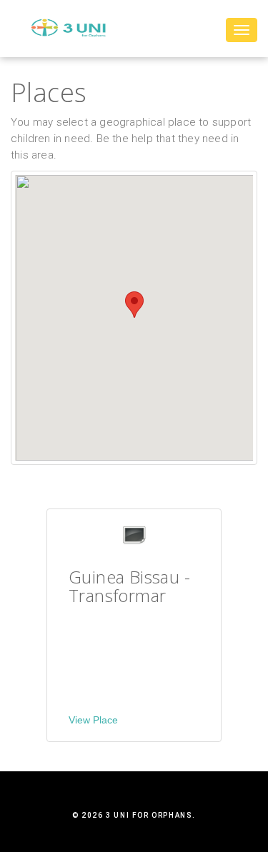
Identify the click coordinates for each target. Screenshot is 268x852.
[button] (134, 305)
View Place (93, 720)
